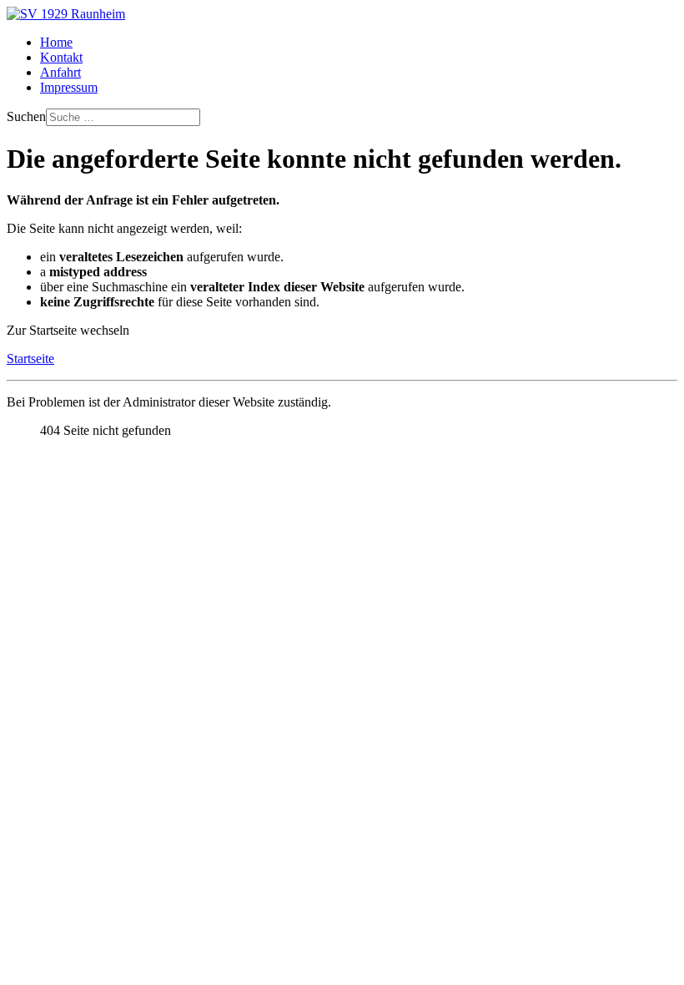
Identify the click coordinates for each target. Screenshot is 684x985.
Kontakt (61, 57)
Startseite (30, 358)
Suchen (26, 116)
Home (56, 42)
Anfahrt (60, 72)
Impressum (69, 87)
